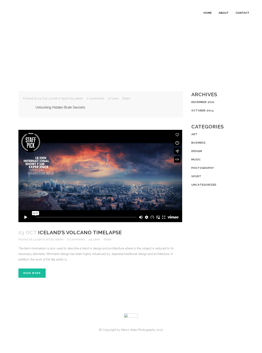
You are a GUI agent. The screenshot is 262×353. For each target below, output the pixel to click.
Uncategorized (203, 184)
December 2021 (203, 102)
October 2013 (202, 110)
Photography (202, 167)
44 (94, 239)
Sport (65, 98)
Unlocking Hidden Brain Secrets (60, 107)
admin (79, 98)
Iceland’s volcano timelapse (80, 232)
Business (198, 142)
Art (48, 239)
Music (196, 159)
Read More (32, 273)
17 (113, 98)
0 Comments (95, 98)
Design (196, 151)
